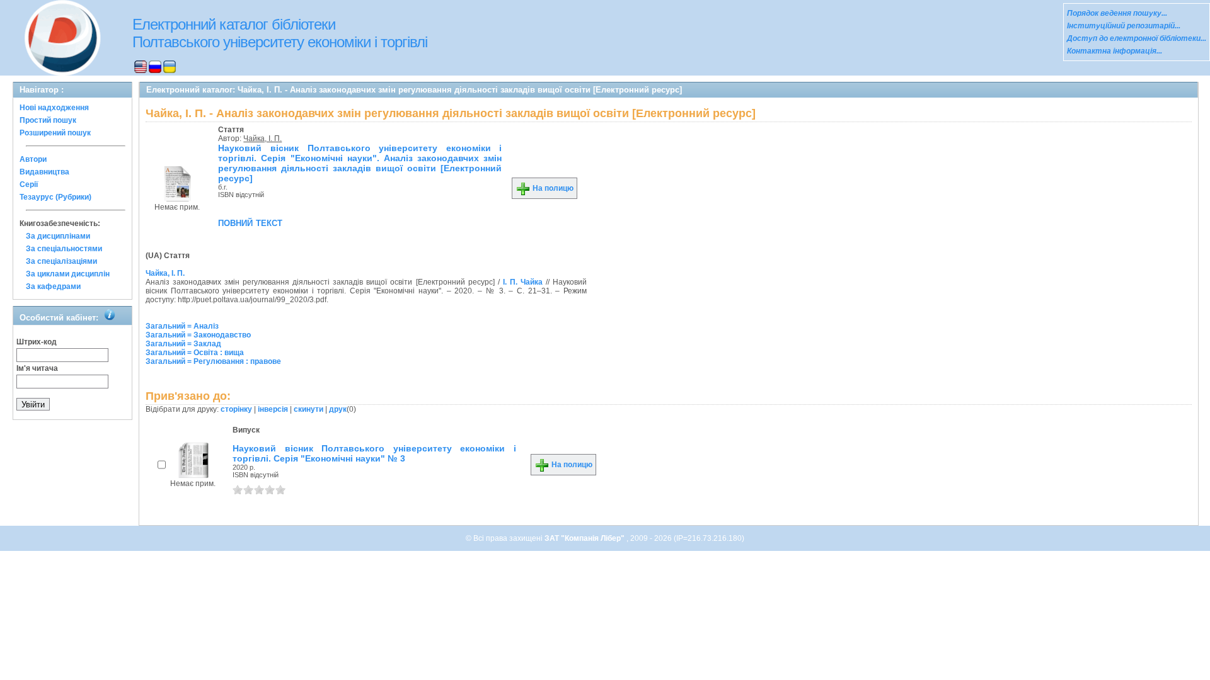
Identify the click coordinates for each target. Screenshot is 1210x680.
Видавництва (44, 171)
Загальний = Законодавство (198, 335)
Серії (29, 184)
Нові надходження (54, 107)
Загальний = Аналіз (182, 326)
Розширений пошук (55, 132)
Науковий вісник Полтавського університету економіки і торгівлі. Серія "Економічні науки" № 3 (374, 453)
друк (338, 409)
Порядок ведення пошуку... (1117, 13)
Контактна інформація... (1114, 51)
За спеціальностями (64, 248)
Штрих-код (36, 341)
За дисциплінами (58, 236)
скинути (308, 409)
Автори (33, 159)
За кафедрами (53, 286)
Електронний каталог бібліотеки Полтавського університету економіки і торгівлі (279, 33)
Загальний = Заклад (183, 343)
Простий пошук (48, 120)
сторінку (236, 409)
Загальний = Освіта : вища (195, 352)
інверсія (273, 409)
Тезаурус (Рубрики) (55, 197)
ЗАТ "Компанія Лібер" (585, 538)
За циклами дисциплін (68, 273)
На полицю (552, 188)
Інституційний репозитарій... (1123, 25)
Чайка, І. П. (262, 138)
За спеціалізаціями (61, 261)
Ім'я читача (37, 368)
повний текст (250, 222)
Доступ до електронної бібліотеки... (1136, 38)
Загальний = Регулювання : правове (213, 361)
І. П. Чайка (523, 282)
